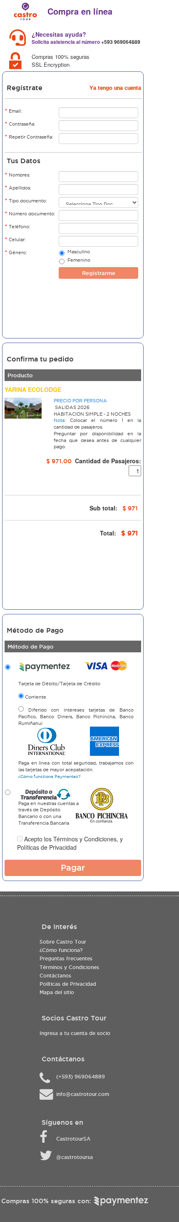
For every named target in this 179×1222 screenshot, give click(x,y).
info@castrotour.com (82, 1094)
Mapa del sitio (57, 992)
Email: (13, 111)
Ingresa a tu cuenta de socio (75, 1033)
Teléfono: (17, 226)
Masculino (78, 251)
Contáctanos (55, 975)
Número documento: (30, 213)
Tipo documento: (26, 200)
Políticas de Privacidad (47, 847)
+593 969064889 (120, 41)
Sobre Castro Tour (63, 941)
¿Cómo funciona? (61, 950)
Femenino (78, 260)
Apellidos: (18, 187)
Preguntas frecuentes (66, 958)
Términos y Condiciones (85, 839)
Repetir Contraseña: (29, 136)
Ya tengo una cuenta (115, 88)
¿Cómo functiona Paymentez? (49, 776)
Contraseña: (20, 123)
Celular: (15, 239)
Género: (16, 252)
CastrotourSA (73, 1138)
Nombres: (17, 174)
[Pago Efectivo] (135, 1200)
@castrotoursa (74, 1157)
